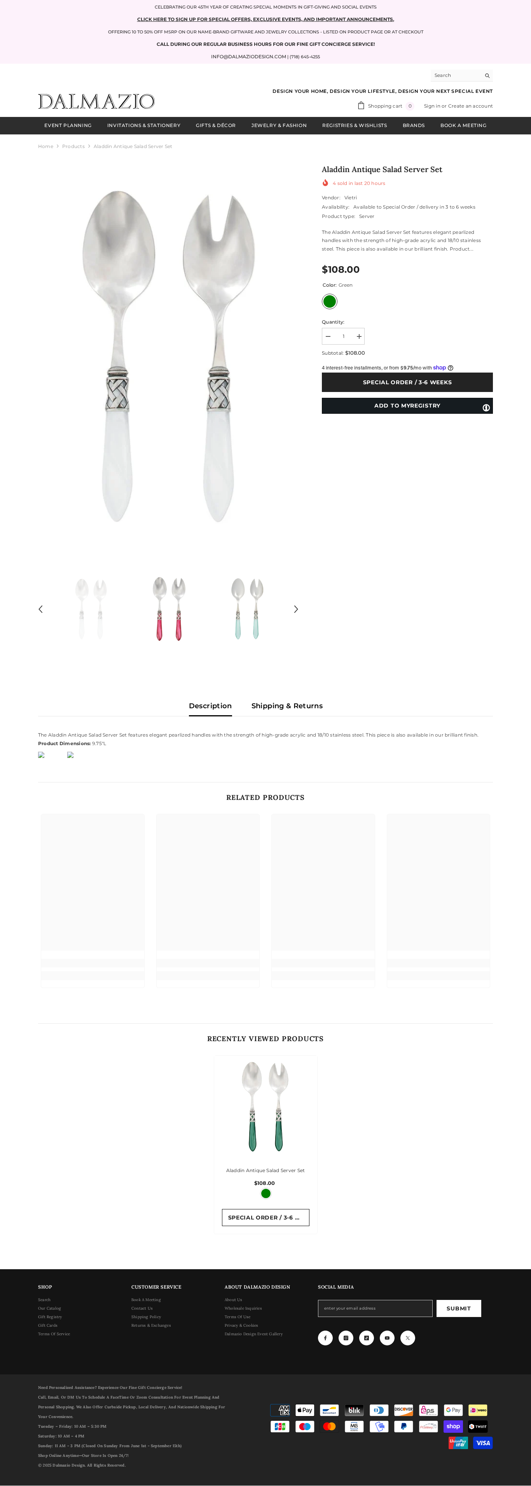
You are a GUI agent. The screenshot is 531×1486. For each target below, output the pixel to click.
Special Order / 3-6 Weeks (405, 382)
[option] (168, 356)
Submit (459, 1308)
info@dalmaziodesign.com (248, 56)
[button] (40, 609)
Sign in (433, 106)
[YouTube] (387, 1338)
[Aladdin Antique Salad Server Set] (265, 1107)
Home (45, 146)
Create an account (470, 106)
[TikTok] (366, 1338)
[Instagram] (346, 1338)
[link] (92, 963)
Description (210, 706)
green (266, 1193)
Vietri (350, 197)
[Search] (462, 76)
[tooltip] (486, 407)
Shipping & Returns (287, 706)
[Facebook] (325, 1338)
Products (73, 146)
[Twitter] (407, 1338)
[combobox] (456, 75)
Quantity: (333, 322)
